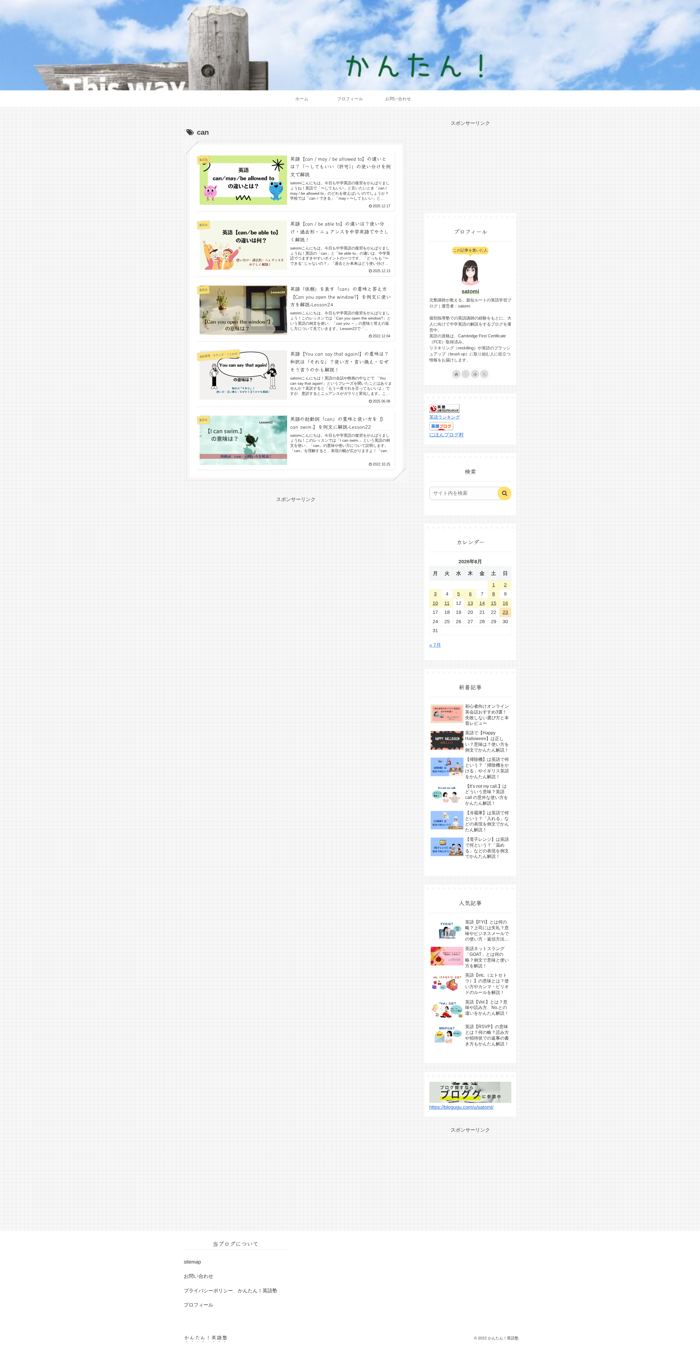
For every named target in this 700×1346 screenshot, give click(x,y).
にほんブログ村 (446, 435)
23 (505, 612)
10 (435, 603)
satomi (470, 291)
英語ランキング (444, 417)
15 (493, 603)
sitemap (192, 1262)
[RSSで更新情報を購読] (484, 374)
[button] (504, 493)
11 (447, 603)
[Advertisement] (295, 542)
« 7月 (435, 645)
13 (470, 603)
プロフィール (198, 1305)
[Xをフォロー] (465, 374)
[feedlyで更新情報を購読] (475, 374)
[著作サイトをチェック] (456, 374)
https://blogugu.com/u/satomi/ (461, 1107)
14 (482, 603)
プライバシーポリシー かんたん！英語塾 (230, 1290)
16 (505, 603)
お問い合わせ (198, 1276)
